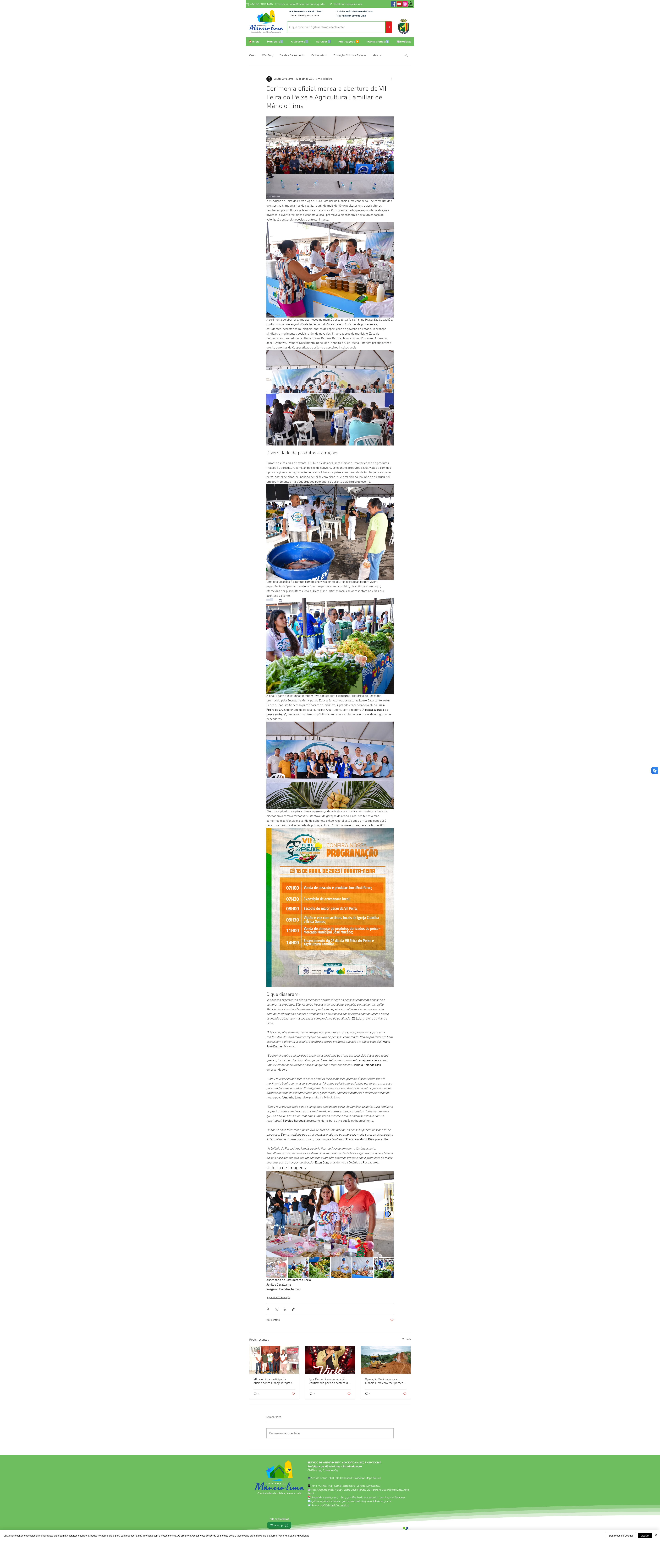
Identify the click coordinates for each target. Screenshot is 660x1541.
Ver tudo (406, 1339)
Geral (252, 55)
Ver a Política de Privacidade (293, 1535)
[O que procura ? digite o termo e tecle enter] (388, 27)
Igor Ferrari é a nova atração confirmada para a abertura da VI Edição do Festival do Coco (329, 1381)
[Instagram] (405, 4)
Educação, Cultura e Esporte (349, 55)
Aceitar (645, 1535)
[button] (275, 41)
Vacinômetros (319, 55)
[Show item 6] (384, 1267)
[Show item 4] (341, 1267)
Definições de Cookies (621, 1535)
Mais (375, 55)
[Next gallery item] (390, 1214)
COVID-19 (267, 55)
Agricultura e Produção (278, 1297)
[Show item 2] (298, 1267)
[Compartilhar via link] (293, 1309)
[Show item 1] (276, 1267)
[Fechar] (656, 1535)
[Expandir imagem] (330, 1214)
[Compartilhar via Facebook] (268, 1309)
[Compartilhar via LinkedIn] (285, 1309)
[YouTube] (399, 4)
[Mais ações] (391, 79)
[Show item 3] (319, 1267)
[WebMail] (410, 4)
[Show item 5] (362, 1267)
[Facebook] (393, 4)
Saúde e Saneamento (292, 55)
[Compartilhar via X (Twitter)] (276, 1309)
